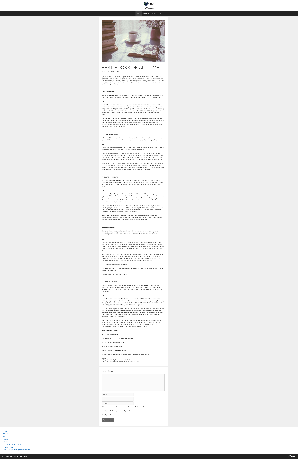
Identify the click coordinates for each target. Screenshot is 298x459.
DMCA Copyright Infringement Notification (17, 449)
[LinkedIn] (145, 8)
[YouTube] (151, 8)
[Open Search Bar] (160, 13)
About (6, 439)
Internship (7, 442)
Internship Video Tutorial (13, 444)
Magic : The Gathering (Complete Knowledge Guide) (117, 360)
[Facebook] (149, 8)
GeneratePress (23, 456)
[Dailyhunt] (153, 8)
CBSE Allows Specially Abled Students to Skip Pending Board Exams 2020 (122, 361)
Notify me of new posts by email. (113, 415)
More (153, 13)
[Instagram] (147, 8)
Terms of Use (8, 447)
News (138, 13)
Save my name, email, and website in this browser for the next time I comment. (128, 407)
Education (146, 13)
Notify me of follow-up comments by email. (116, 411)
